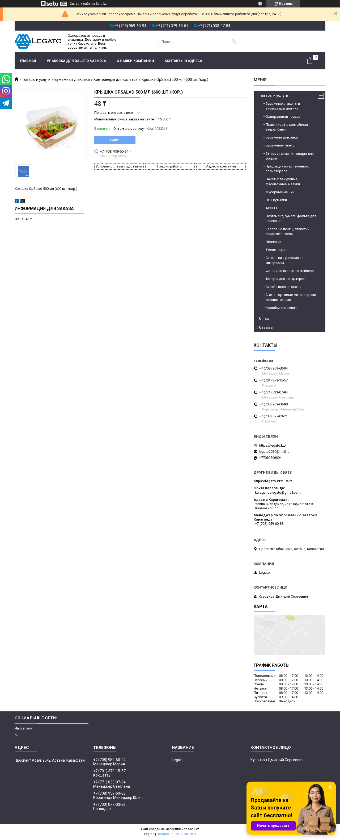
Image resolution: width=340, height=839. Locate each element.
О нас (264, 318)
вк (17, 735)
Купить (115, 140)
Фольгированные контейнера (290, 271)
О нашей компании (135, 61)
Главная (28, 61)
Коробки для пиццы (282, 308)
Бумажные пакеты (280, 145)
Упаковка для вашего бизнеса (76, 61)
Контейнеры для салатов (116, 79)
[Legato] (38, 41)
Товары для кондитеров (285, 279)
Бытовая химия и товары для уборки (290, 156)
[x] (22, 202)
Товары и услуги (36, 79)
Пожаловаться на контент (176, 834)
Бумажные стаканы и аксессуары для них (283, 106)
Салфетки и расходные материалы (284, 260)
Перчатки (273, 242)
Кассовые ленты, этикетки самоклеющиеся (287, 231)
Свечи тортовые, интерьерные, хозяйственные (291, 297)
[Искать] (233, 41)
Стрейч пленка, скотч (283, 287)
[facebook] (17, 202)
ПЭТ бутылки (276, 200)
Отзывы (266, 327)
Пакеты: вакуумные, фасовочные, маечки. (283, 181)
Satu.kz (193, 829)
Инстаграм (23, 728)
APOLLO (272, 208)
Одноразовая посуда (283, 117)
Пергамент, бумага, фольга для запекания (291, 218)
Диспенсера (275, 250)
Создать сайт (80, 4)
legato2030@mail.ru (274, 452)
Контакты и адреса (183, 61)
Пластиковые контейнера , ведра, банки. (287, 127)
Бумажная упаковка (72, 79)
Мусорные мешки (280, 192)
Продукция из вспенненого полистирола (287, 168)
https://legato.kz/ (272, 445)
